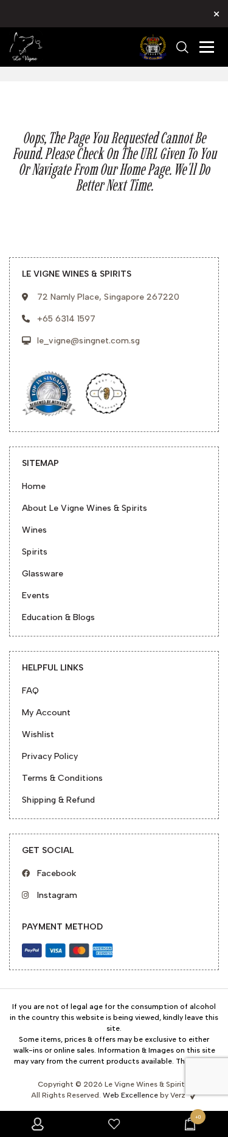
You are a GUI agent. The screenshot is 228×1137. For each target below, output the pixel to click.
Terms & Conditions (62, 778)
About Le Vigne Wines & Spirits (84, 508)
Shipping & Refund (58, 800)
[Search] (182, 47)
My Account (46, 712)
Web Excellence (130, 1095)
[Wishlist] (114, 1124)
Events (35, 595)
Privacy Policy (50, 756)
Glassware (42, 573)
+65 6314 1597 (66, 319)
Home (34, 486)
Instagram (57, 895)
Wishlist (38, 734)
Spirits (34, 552)
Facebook (56, 873)
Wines (34, 530)
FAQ (30, 691)
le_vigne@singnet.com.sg (88, 341)
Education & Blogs (58, 617)
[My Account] (38, 1124)
